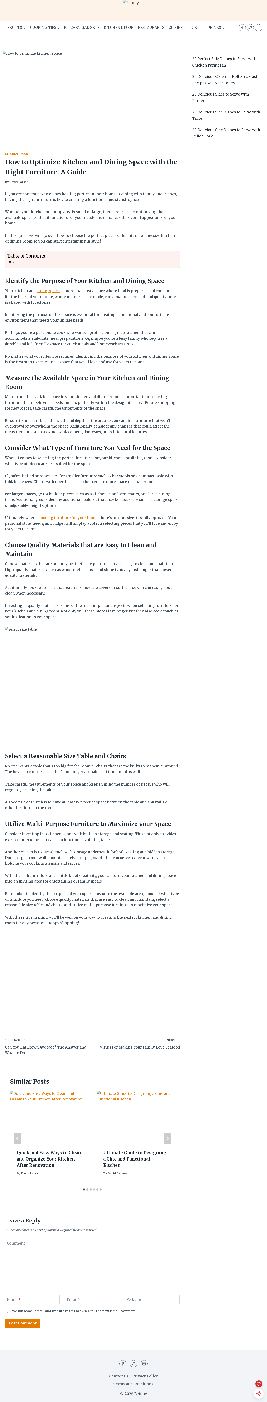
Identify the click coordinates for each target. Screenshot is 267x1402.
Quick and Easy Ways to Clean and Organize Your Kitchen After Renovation (49, 1159)
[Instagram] (258, 27)
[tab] (84, 1189)
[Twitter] (250, 27)
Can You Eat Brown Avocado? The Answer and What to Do (45, 1046)
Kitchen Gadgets (81, 27)
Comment (17, 1243)
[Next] (167, 1138)
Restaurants (151, 27)
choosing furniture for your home (67, 518)
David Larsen (19, 182)
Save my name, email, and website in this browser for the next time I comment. (73, 1311)
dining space (48, 291)
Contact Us (118, 1376)
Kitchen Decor (119, 27)
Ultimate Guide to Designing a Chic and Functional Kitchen (134, 1159)
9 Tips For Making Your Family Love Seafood (140, 1044)
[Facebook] (242, 27)
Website (134, 1299)
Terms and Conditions (133, 1384)
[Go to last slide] (17, 1138)
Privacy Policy (145, 1376)
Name (14, 1299)
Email (74, 1299)
